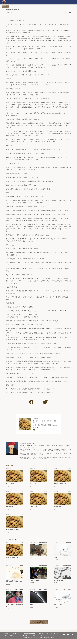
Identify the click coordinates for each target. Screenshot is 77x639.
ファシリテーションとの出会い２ (14, 605)
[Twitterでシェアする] (45, 402)
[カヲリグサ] (25, 424)
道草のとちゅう (58, 604)
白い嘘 (55, 557)
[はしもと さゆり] (12, 448)
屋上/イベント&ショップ (53, 633)
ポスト (41, 635)
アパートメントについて (10, 635)
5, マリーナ (33, 557)
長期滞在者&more (29, 633)
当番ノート (16, 633)
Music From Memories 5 (60, 580)
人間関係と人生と (10, 506)
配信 (41, 633)
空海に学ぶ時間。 (34, 580)
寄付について (25, 635)
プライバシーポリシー (54, 635)
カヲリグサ (36, 418)
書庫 (34, 635)
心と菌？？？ (33, 506)
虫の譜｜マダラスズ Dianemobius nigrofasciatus (14, 581)
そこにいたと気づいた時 (12, 529)
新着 (6, 633)
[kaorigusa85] (34, 430)
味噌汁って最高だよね (60, 483)
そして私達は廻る (10, 483)
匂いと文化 (33, 483)
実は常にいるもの (58, 506)
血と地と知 (33, 604)
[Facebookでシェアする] (31, 402)
